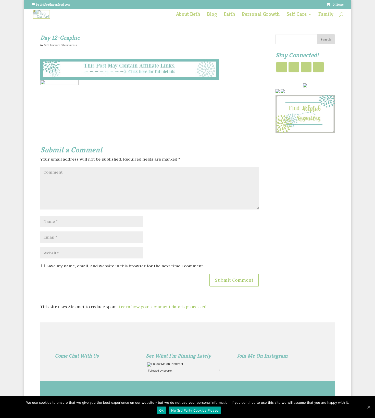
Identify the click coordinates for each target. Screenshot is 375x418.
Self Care (296, 14)
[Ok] (368, 407)
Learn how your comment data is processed (162, 306)
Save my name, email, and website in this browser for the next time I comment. (125, 265)
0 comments (69, 45)
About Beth (188, 14)
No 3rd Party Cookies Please (194, 410)
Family (325, 14)
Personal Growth (261, 14)
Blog (212, 14)
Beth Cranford (52, 45)
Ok (161, 410)
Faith (229, 14)
